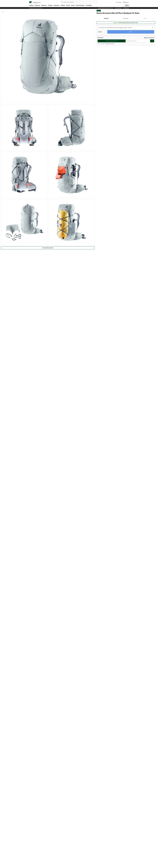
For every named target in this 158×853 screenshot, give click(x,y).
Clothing (31, 5)
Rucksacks (43, 5)
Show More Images (47, 247)
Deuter (98, 10)
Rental (73, 5)
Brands (68, 5)
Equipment (56, 5)
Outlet (126, 5)
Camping (50, 5)
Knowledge (89, 5)
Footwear (37, 5)
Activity (63, 5)
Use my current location (112, 41)
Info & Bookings (80, 5)
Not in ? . (106, 43)
